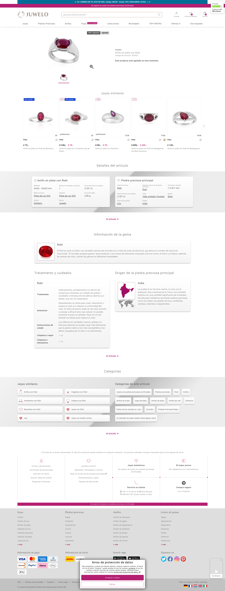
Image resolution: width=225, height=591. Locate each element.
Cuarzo (68, 533)
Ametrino (165, 537)
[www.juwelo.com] (200, 586)
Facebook (170, 559)
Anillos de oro (23, 521)
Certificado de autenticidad (41, 470)
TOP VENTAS (155, 23)
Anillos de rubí (175, 401)
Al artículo (111, 219)
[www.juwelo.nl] (195, 586)
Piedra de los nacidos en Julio (129, 409)
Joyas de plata (141, 401)
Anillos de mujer (123, 401)
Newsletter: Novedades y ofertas (89, 470)
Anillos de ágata (120, 521)
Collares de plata (24, 537)
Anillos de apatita (120, 537)
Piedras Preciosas (46, 23)
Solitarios (189, 401)
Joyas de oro (22, 541)
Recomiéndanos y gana (89, 478)
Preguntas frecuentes (41, 482)
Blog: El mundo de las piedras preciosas (87, 474)
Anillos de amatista (121, 529)
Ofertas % (175, 23)
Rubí (119, 188)
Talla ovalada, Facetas (153, 196)
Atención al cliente (41, 474)
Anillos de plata (157, 401)
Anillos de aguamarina (122, 525)
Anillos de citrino (120, 541)
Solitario (38, 203)
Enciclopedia (196, 23)
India (144, 203)
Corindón (149, 409)
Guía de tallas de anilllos (41, 478)
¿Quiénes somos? (88, 466)
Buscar (159, 14)
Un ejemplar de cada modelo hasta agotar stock (136, 418)
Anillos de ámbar (120, 533)
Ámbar (164, 533)
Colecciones (113, 23)
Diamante (69, 541)
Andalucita (165, 541)
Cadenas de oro (24, 529)
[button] (176, 15)
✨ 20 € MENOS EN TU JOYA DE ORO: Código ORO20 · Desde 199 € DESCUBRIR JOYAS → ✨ (112, 2)
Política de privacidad (34, 582)
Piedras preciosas (162, 392)
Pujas (89, 23)
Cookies (50, 582)
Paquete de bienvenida (88, 482)
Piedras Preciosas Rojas (168, 409)
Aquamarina (70, 525)
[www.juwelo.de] (186, 586)
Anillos (68, 23)
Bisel (170, 196)
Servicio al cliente (136, 487)
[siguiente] (203, 126)
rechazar (132, 568)
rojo (119, 203)
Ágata (67, 517)
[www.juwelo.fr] (190, 586)
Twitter (163, 559)
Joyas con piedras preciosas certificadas (133, 392)
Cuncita (68, 537)
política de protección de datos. (126, 572)
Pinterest (183, 559)
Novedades (134, 23)
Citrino (68, 529)
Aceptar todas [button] (112, 577)
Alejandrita (165, 525)
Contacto (75, 582)
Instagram (176, 559)
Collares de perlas (25, 533)
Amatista (69, 521)
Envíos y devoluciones (41, 466)
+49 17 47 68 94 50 (130, 492)
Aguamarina (166, 521)
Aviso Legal (63, 582)
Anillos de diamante (121, 517)
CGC (19, 582)
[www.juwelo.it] (205, 586)
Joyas (25, 23)
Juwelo (62, 203)
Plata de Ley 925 (42, 195)
